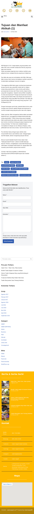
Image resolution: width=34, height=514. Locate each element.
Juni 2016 (3, 307)
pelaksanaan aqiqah (25, 175)
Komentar (6, 214)
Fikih (2, 334)
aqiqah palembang (15, 162)
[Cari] (31, 259)
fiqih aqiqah (20, 165)
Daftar (2, 353)
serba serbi (4, 342)
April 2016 (3, 313)
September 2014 (5, 315)
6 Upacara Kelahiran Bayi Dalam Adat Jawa (12, 277)
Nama (5, 195)
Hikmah (3, 337)
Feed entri (3, 359)
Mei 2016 (3, 310)
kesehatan (4, 340)
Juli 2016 (3, 305)
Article (2, 329)
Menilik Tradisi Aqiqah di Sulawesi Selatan (12, 270)
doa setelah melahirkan (8, 165)
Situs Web (5, 207)
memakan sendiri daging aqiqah (10, 175)
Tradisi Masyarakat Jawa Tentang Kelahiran (12, 280)
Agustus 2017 (4, 294)
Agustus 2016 (4, 302)
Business (3, 332)
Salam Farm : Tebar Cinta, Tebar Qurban (11, 268)
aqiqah (6, 162)
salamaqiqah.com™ (12, 510)
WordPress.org (5, 364)
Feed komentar (5, 361)
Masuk (3, 356)
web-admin (6, 31)
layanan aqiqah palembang (9, 171)
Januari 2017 (4, 299)
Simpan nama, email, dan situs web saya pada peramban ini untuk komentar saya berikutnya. (15, 236)
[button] (2, 16)
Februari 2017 (4, 297)
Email (4, 201)
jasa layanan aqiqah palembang (19, 168)
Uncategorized (5, 345)
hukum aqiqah (5, 168)
